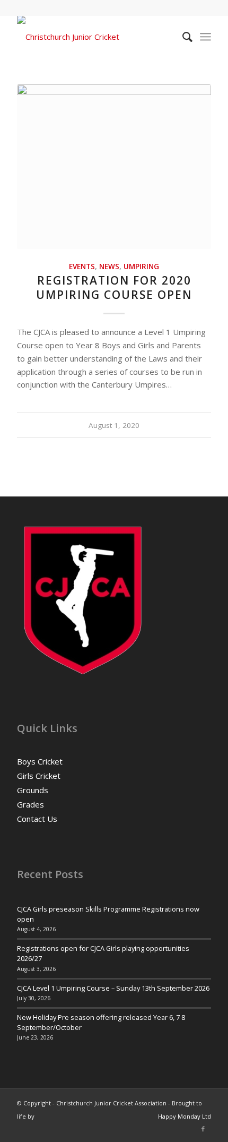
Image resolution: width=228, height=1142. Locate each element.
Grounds (32, 790)
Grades (30, 804)
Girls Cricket (38, 775)
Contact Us (37, 818)
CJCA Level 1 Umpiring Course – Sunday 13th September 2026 (113, 988)
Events (82, 266)
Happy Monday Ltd (184, 1116)
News (109, 266)
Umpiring (141, 266)
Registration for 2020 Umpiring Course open (114, 287)
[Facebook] (203, 1129)
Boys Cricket (40, 761)
